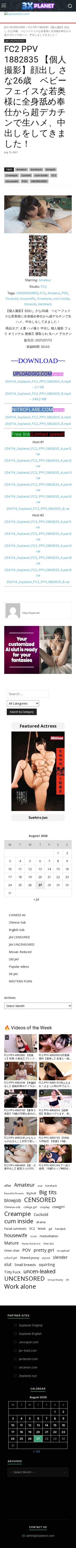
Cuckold (26, 175)
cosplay (44, 1207)
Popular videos (19, 967)
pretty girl (44, 1250)
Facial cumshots (15, 1229)
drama (41, 1222)
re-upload (63, 1250)
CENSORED (40, 1200)
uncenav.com (28, 1367)
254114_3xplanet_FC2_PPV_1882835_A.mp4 (38, 417)
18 (20, 877)
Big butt (31, 1193)
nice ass (48, 1243)
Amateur (21, 169)
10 (10, 869)
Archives (10, 998)
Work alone (20, 1286)
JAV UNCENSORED (14, 27)
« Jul (36, 899)
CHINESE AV (17, 915)
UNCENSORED (39, 181)
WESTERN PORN (20, 981)
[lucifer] (12, 610)
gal (50, 1229)
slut (8, 1264)
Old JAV (14, 959)
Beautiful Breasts (14, 1193)
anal (40, 1185)
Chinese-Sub (17, 922)
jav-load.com (28, 1350)
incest (33, 1236)
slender (60, 1257)
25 (20, 885)
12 (30, 869)
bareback (36, 169)
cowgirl (58, 1207)
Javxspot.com (28, 1342)
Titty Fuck (12, 1272)
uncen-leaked (39, 1271)
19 (30, 877)
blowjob (50, 169)
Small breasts (25, 1265)
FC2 (54, 175)
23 (67, 877)
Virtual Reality (55, 1279)
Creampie (11, 175)
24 (10, 885)
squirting (47, 1264)
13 (40, 869)
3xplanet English (30, 1333)
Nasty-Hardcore (31, 1243)
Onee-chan (11, 1250)
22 (58, 877)
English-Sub (16, 930)
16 (67, 869)
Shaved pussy (29, 1257)
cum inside (41, 175)
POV (24, 181)
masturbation (49, 1236)
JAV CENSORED (19, 937)
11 (20, 869)
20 (40, 877)
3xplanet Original (30, 1325)
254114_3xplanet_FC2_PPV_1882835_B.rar (38, 509)
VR (67, 1279)
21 (49, 877)
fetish (42, 1228)
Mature (11, 1243)
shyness (46, 1257)
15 (58, 869)
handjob (60, 1229)
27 (40, 885)
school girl (10, 1257)
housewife (12, 181)
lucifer (27, 607)
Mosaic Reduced (20, 952)
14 (49, 869)
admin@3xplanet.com (40, 1535)
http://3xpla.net (30, 612)
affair (7, 1186)
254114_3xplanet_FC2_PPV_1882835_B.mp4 (38, 424)
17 (10, 877)
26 (30, 885)
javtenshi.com (28, 1359)
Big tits (48, 1192)
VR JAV (13, 974)
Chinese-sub (12, 1207)
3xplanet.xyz (28, 1375)
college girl (30, 1207)
